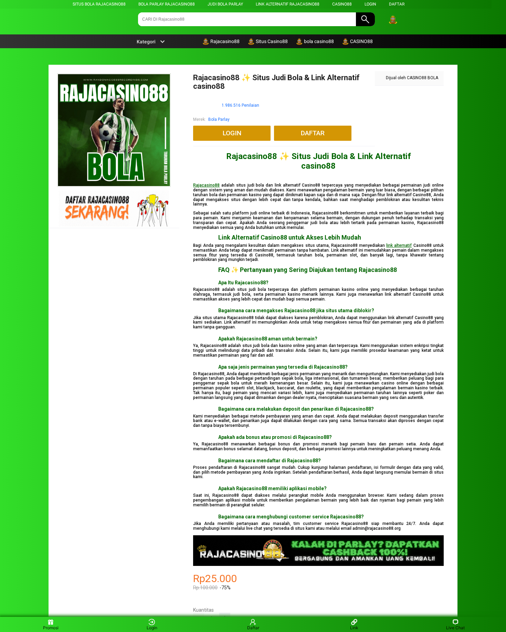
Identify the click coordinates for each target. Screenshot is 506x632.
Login (152, 627)
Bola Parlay (219, 119)
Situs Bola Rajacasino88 (99, 4)
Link (354, 627)
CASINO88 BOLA (422, 77)
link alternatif (399, 245)
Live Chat (455, 627)
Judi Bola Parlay (225, 4)
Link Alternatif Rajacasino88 (287, 4)
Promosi (51, 627)
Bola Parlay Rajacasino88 (166, 4)
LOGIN (370, 4)
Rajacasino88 (206, 185)
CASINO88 (342, 4)
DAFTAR (396, 4)
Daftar (253, 627)
